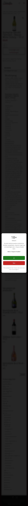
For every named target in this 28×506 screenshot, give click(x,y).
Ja (14, 258)
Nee (14, 263)
